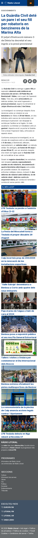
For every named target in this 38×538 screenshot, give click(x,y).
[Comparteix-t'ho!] (25, 81)
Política (3, 484)
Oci (2, 482)
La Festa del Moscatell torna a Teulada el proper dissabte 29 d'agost (16, 234)
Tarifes (30, 533)
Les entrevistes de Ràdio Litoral (12, 463)
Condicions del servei (18, 533)
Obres (3, 479)
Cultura (3, 475)
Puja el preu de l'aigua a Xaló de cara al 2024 (17, 312)
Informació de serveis (8, 477)
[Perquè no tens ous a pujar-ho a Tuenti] (30, 81)
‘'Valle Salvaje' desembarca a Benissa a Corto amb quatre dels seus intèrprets (18, 287)
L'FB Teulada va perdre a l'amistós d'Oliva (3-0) (18, 210)
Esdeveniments (6, 488)
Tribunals (4, 490)
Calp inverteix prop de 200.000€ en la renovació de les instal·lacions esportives (18, 261)
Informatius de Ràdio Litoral (10, 461)
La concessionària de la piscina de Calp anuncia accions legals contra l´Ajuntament (17, 410)
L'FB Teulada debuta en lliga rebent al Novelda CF (15, 435)
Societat (4, 486)
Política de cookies (20, 531)
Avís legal (23, 528)
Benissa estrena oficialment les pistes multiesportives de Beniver (18, 385)
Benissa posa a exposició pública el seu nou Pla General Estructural (18, 336)
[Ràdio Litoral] (15, 3)
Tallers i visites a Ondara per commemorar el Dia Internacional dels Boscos (18, 360)
